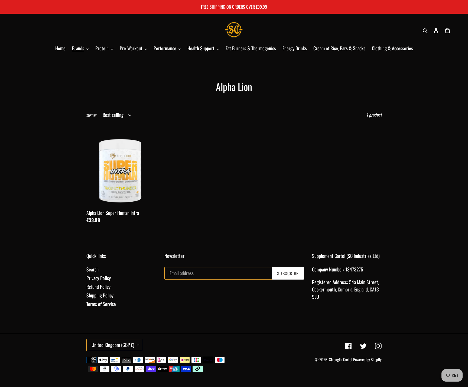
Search (92, 269)
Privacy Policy (98, 277)
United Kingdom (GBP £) (113, 344)
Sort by (91, 115)
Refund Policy (98, 286)
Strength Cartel (340, 359)
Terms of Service (101, 303)
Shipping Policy (99, 295)
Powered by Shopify (367, 359)
